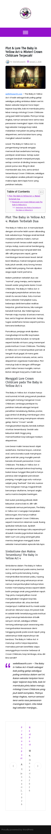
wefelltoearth (19, 61)
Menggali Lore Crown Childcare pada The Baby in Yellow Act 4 (27, 203)
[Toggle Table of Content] (40, 192)
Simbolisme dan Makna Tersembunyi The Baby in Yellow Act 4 (28, 209)
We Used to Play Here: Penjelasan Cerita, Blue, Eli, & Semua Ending (30, 753)
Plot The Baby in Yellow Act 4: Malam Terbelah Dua (24, 197)
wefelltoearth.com (13, 94)
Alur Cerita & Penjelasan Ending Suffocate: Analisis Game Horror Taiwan (21, 767)
